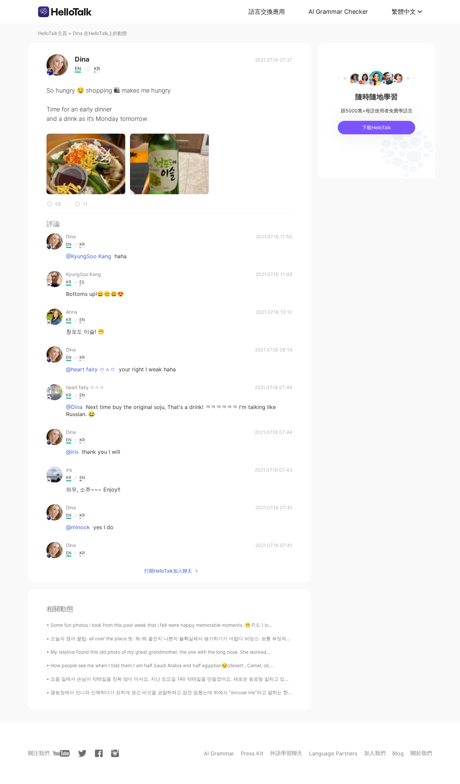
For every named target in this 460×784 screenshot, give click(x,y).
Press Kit (252, 753)
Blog (398, 753)
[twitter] (82, 753)
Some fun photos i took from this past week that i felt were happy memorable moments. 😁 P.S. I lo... (161, 625)
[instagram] (115, 753)
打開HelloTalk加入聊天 (168, 571)
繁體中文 (404, 11)
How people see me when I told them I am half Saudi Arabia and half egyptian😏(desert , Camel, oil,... (162, 665)
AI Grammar (219, 753)
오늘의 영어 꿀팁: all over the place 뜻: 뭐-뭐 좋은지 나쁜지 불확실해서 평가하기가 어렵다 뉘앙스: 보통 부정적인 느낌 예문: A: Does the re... (200, 638)
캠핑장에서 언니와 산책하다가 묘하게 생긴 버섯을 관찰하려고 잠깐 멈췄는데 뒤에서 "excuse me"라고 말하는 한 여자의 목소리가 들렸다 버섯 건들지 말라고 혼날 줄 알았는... (234, 692)
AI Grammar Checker (338, 11)
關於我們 (421, 753)
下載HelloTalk (376, 127)
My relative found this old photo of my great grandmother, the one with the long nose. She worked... (160, 652)
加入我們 (375, 753)
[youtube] (61, 753)
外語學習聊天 (286, 753)
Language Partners (333, 753)
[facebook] (99, 753)
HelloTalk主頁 (52, 33)
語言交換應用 (267, 11)
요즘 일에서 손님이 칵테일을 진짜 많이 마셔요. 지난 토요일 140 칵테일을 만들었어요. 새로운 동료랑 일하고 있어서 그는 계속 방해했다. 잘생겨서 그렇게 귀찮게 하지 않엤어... (235, 679)
